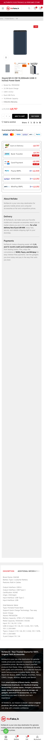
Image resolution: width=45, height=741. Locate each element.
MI (17, 18)
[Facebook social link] (28, 122)
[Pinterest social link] (34, 122)
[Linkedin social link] (37, 122)
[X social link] (31, 122)
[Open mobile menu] (3, 8)
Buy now (35, 116)
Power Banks (9, 18)
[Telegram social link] (40, 122)
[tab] (8, 571)
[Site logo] (12, 8)
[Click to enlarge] (6, 57)
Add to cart (20, 116)
